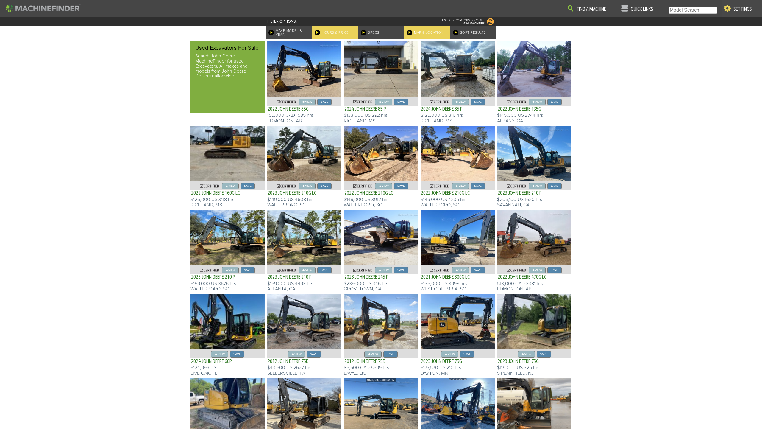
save (324, 102)
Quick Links (642, 9)
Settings (742, 9)
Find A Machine (591, 9)
